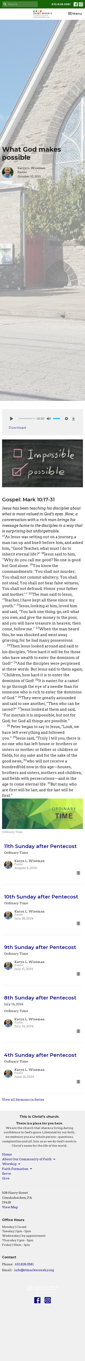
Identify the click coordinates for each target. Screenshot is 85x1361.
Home (7, 1154)
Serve (6, 1173)
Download (17, 428)
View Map (10, 1207)
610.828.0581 (61, 4)
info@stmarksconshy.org (34, 1270)
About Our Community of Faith (27, 1159)
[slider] (26, 418)
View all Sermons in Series (23, 1099)
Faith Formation (15, 1169)
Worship (9, 1164)
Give (5, 1178)
